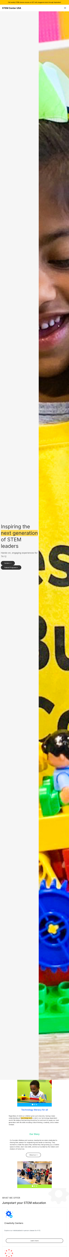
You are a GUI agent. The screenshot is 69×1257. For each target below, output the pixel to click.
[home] (31, 8)
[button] (65, 8)
